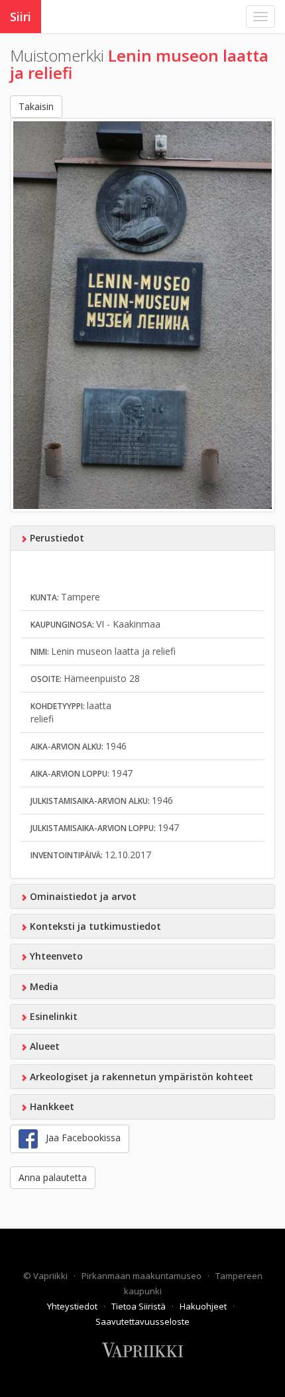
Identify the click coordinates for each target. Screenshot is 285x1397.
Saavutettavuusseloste (142, 1321)
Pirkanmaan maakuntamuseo (142, 1276)
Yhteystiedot (73, 1306)
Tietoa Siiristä (139, 1306)
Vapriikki (51, 1276)
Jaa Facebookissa (79, 1137)
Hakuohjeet (204, 1306)
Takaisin (36, 106)
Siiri (20, 17)
